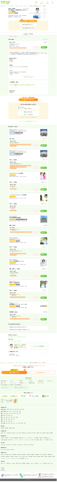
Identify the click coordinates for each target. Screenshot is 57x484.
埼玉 (10, 413)
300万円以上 (3, 444)
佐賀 (9, 423)
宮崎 (19, 423)
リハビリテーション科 (10, 458)
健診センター (42, 439)
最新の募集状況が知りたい (27, 24)
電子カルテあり (50, 463)
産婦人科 (23, 456)
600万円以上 (20, 444)
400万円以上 (9, 444)
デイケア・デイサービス (19, 439)
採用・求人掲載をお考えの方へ (21, 387)
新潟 (7, 411)
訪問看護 (23, 432)
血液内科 (28, 454)
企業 (52, 439)
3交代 (5, 449)
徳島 (4, 421)
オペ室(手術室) (8, 432)
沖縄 (25, 423)
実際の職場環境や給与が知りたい (29, 28)
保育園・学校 (39, 432)
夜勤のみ (12, 449)
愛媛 (9, 421)
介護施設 (40, 437)
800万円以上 (31, 444)
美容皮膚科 (7, 454)
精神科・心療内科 (44, 456)
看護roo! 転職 (11, 362)
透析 (20, 432)
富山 (10, 411)
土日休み (13, 463)
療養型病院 (16, 437)
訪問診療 (43, 432)
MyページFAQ (40, 382)
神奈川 (7, 413)
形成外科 (16, 456)
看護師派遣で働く (32, 382)
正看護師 (2, 428)
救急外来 (13, 432)
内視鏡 (47, 432)
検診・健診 (34, 432)
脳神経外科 (8, 456)
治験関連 (51, 432)
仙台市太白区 (26, 362)
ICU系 (17, 432)
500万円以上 (14, 444)
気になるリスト (50, 380)
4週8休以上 (9, 463)
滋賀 (11, 417)
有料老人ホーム (11, 439)
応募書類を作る (41, 380)
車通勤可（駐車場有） (26, 463)
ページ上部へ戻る (27, 121)
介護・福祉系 (28, 432)
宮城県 (16, 362)
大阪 (4, 417)
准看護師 (6, 428)
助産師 (13, 428)
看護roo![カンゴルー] (4, 362)
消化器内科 (19, 454)
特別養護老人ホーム (47, 437)
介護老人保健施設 (4, 439)
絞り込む (11, 36)
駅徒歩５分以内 (18, 463)
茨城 (15, 413)
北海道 (8, 409)
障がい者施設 (36, 439)
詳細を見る (44, 47)
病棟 (1, 432)
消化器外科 (3, 456)
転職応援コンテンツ (23, 382)
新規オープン (3, 463)
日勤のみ (15, 36)
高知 (11, 421)
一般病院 (2, 437)
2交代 (2, 449)
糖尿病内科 (37, 454)
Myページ (12, 380)
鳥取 (9, 419)
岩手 (13, 409)
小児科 (20, 456)
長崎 (11, 423)
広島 (4, 419)
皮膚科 (35, 456)
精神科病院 (21, 437)
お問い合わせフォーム (7, 387)
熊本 (14, 423)
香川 (6, 421)
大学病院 (6, 437)
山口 (14, 419)
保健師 (10, 428)
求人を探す (31, 380)
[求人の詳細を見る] (28, 138)
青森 (10, 409)
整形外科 (12, 456)
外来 (4, 432)
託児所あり (36, 463)
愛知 (4, 415)
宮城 (15, 409)
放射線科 (50, 456)
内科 (10, 454)
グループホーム (27, 439)
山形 (20, 409)
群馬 (20, 413)
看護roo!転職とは (4, 380)
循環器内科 (24, 454)
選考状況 (21, 380)
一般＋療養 (11, 437)
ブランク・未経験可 (43, 463)
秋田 (18, 409)
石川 (12, 411)
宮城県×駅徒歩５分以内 (12, 336)
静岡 (9, 415)
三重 (11, 415)
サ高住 (32, 439)
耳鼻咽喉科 (31, 456)
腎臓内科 (32, 454)
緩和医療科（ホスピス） (24, 458)
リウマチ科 (3, 458)
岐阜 (6, 415)
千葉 (12, 413)
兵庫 (9, 417)
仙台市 (21, 362)
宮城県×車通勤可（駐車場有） (21, 336)
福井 (15, 411)
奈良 (14, 417)
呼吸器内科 (14, 454)
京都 (6, 417)
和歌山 (17, 417)
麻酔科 (53, 456)
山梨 (17, 411)
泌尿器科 (38, 456)
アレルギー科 (17, 458)
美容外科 (2, 454)
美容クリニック (31, 437)
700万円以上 (26, 444)
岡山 (6, 419)
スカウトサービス (13, 382)
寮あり (32, 463)
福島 (23, 409)
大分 (16, 423)
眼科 (27, 456)
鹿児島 (22, 423)
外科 (41, 454)
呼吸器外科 (45, 454)
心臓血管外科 (49, 454)
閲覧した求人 (3, 382)
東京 (4, 413)
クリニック (26, 437)
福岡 (6, 423)
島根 (11, 419)
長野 (20, 411)
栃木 (17, 413)
